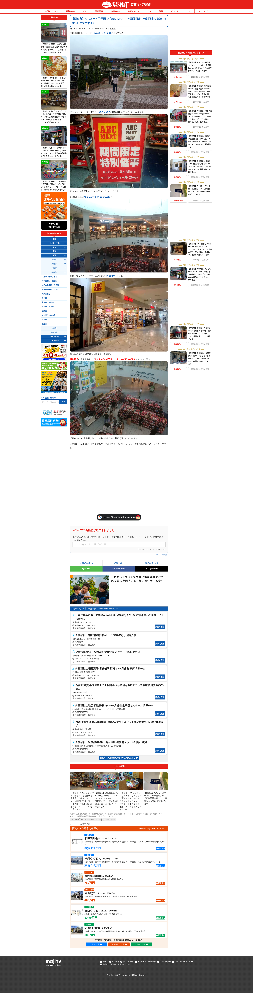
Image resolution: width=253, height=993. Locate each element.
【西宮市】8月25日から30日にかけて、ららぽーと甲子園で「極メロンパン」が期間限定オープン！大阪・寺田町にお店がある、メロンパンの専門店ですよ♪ (54, 116)
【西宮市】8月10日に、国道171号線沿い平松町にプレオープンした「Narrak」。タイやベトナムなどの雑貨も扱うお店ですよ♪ (199, 166)
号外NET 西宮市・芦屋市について (117, 964)
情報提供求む (128, 962)
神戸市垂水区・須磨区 (50, 289)
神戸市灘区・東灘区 (49, 281)
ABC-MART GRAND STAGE (97, 197)
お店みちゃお (133, 11)
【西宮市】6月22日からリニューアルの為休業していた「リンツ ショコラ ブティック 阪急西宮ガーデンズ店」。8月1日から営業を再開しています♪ (200, 249)
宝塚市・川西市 (48, 302)
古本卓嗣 (86, 824)
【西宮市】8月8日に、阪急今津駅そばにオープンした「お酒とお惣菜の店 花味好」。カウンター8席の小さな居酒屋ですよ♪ (199, 141)
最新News (70, 11)
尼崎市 (44, 311)
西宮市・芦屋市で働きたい (84, 608)
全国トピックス (51, 11)
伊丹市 (44, 298)
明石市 (44, 319)
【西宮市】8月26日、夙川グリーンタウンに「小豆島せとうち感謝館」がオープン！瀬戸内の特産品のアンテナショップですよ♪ (199, 274)
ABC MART (104, 112)
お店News (115, 11)
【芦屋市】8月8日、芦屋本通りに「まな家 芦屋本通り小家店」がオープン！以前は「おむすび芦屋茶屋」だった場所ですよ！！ (199, 333)
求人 (85, 11)
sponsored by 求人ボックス (109, 609)
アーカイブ (203, 11)
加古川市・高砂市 (48, 315)
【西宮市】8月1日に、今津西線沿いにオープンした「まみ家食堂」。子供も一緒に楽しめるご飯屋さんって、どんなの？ (199, 358)
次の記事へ (150, 563)
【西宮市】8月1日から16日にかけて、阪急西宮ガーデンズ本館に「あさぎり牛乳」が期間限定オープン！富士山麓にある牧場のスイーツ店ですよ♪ (199, 91)
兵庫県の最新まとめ (49, 277)
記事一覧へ (119, 563)
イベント (175, 11)
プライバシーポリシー (183, 962)
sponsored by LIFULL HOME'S (151, 828)
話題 (161, 11)
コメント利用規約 (161, 555)
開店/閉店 (99, 11)
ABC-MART (112, 276)
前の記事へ (87, 563)
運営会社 (115, 962)
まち (149, 11)
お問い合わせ (165, 962)
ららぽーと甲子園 (102, 33)
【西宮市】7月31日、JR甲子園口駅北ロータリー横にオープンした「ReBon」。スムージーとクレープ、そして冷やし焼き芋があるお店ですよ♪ (200, 116)
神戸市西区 (46, 294)
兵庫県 (113, 28)
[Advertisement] (191, 32)
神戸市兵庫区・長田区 (50, 285)
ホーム (105, 962)
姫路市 (44, 324)
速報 (189, 11)
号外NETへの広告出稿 (147, 962)
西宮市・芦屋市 (141, 4)
